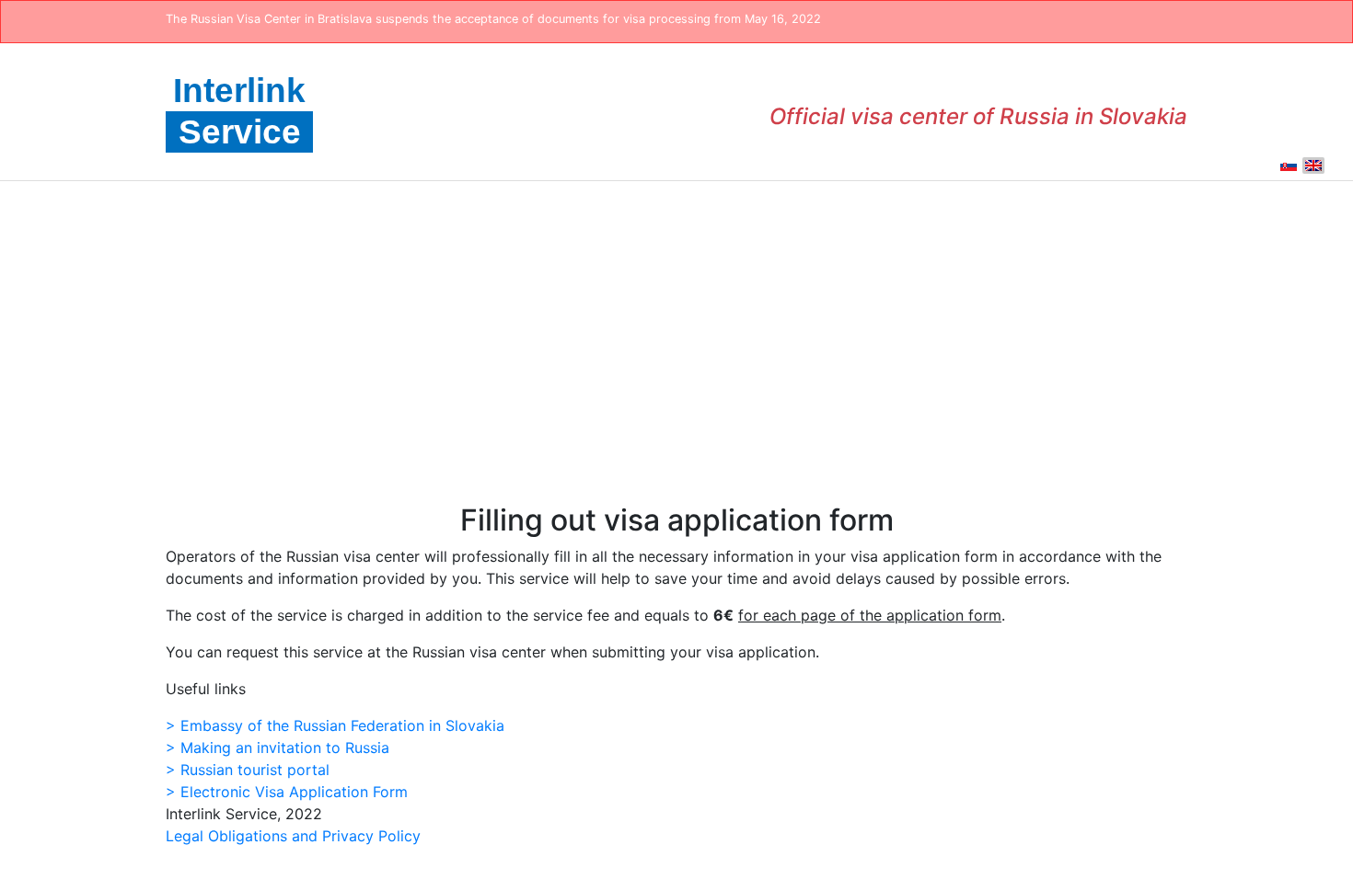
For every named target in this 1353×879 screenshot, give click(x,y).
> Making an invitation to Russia (277, 747)
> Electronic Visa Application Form (287, 791)
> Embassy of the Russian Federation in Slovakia (335, 725)
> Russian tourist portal (248, 769)
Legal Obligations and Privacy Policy (293, 836)
